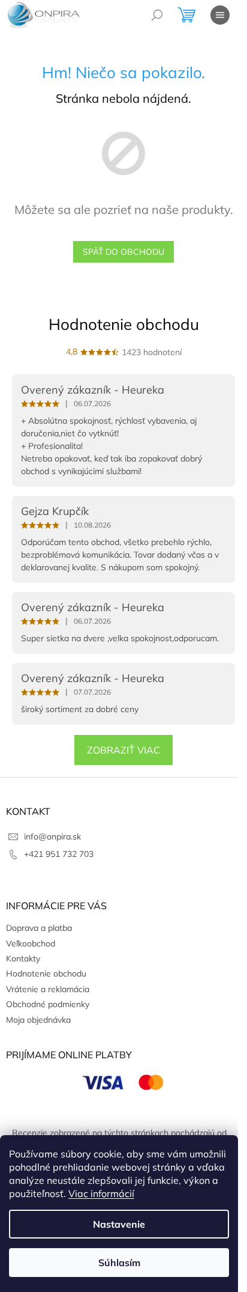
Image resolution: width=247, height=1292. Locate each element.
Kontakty (23, 958)
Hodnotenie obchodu (124, 324)
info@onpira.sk (52, 836)
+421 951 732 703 (59, 854)
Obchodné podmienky (47, 1004)
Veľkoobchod (30, 943)
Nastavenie (119, 1224)
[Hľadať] (157, 15)
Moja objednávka (38, 1019)
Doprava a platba (39, 927)
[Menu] (220, 15)
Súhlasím (119, 1263)
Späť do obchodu (123, 251)
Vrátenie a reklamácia (47, 989)
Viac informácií (101, 1193)
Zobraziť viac (123, 750)
